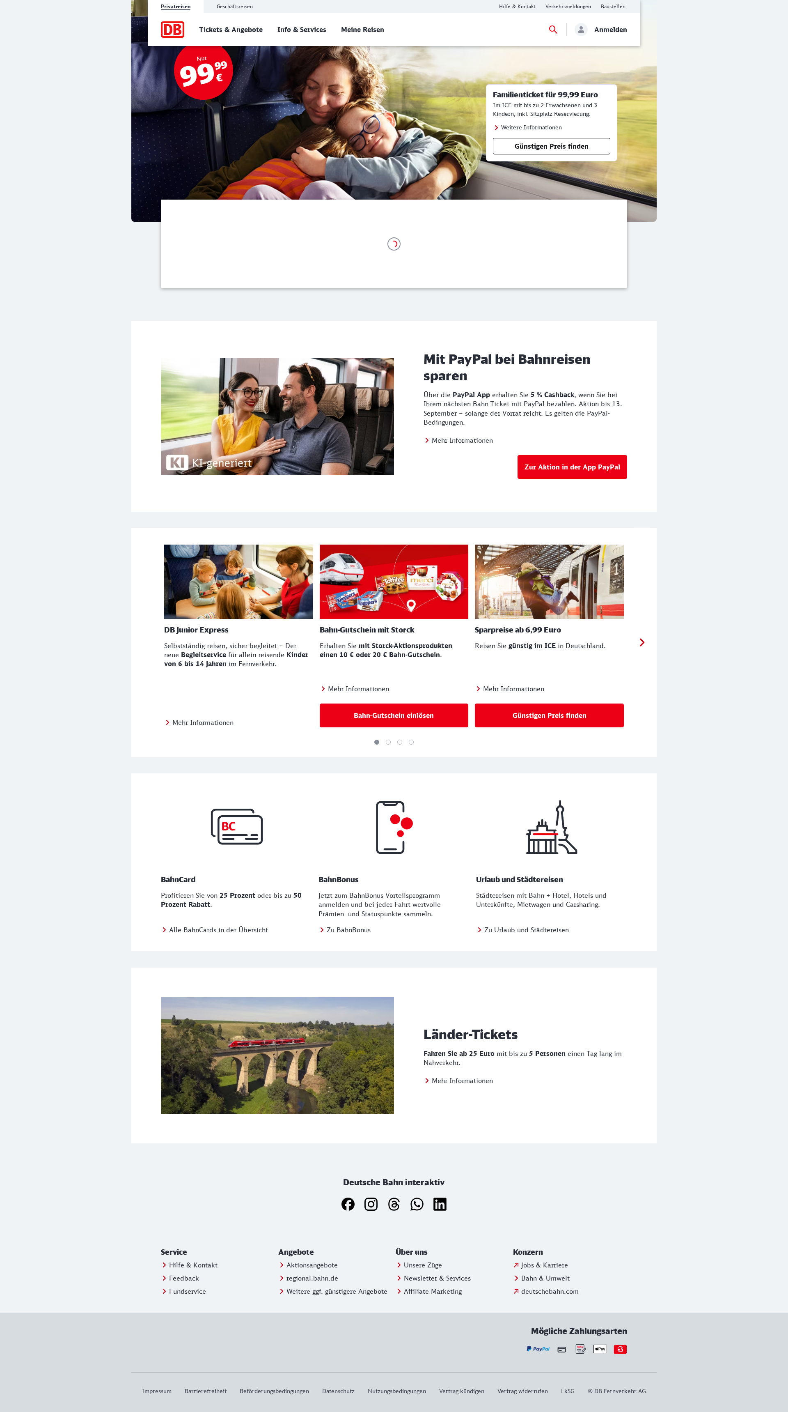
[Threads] (394, 1204)
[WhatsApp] (417, 1204)
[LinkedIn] (440, 1204)
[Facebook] (348, 1204)
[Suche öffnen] (553, 29)
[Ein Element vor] (642, 642)
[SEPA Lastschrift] (580, 1349)
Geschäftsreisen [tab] (235, 6)
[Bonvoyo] (620, 1349)
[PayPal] (538, 1349)
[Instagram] (371, 1204)
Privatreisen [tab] (175, 6)
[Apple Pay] (600, 1349)
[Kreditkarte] (562, 1349)
